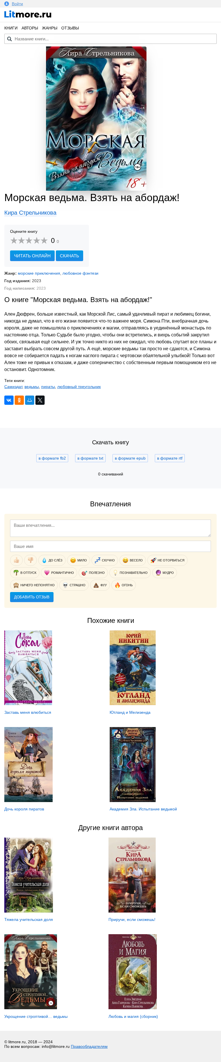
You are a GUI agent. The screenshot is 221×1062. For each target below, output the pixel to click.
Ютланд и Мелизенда (130, 712)
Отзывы (70, 28)
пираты (48, 386)
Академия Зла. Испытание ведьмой (143, 809)
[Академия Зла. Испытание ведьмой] (133, 800)
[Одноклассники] (19, 400)
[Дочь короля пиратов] (28, 800)
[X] (40, 400)
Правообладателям (89, 1046)
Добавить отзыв (31, 597)
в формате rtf (169, 458)
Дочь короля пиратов (24, 809)
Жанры (49, 28)
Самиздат (13, 386)
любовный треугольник (79, 386)
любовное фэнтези (80, 273)
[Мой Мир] (29, 400)
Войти (17, 3)
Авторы (30, 28)
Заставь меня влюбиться (27, 712)
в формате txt (90, 458)
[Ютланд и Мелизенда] (133, 703)
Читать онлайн (32, 255)
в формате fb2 (52, 458)
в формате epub (130, 458)
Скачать (69, 255)
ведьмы (31, 386)
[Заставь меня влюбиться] (28, 703)
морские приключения (39, 273)
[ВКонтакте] (9, 400)
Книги (11, 28)
